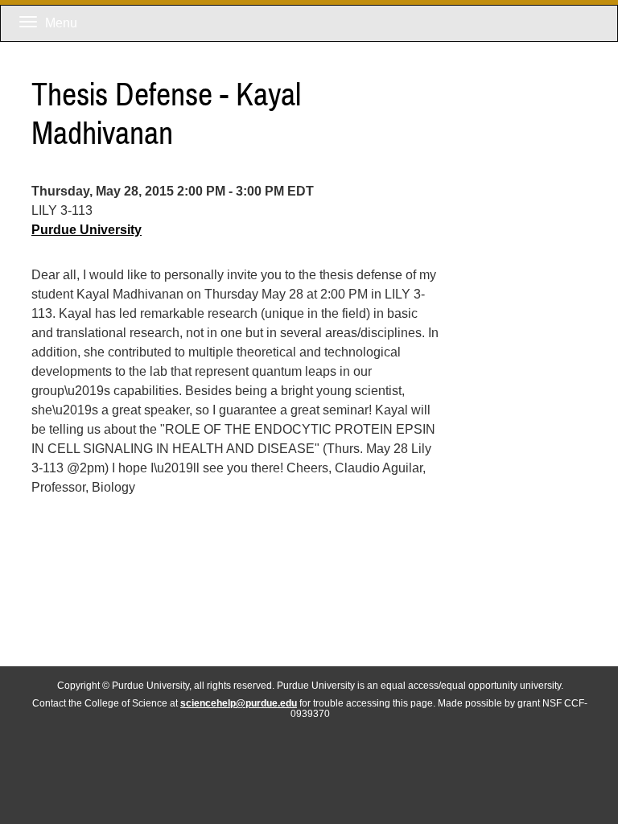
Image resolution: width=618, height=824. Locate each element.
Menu (61, 23)
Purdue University (86, 230)
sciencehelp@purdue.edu (238, 703)
